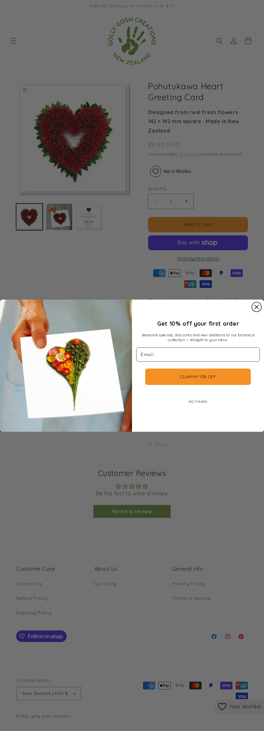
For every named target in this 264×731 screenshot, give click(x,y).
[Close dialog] (256, 307)
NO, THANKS (198, 401)
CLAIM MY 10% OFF (198, 376)
